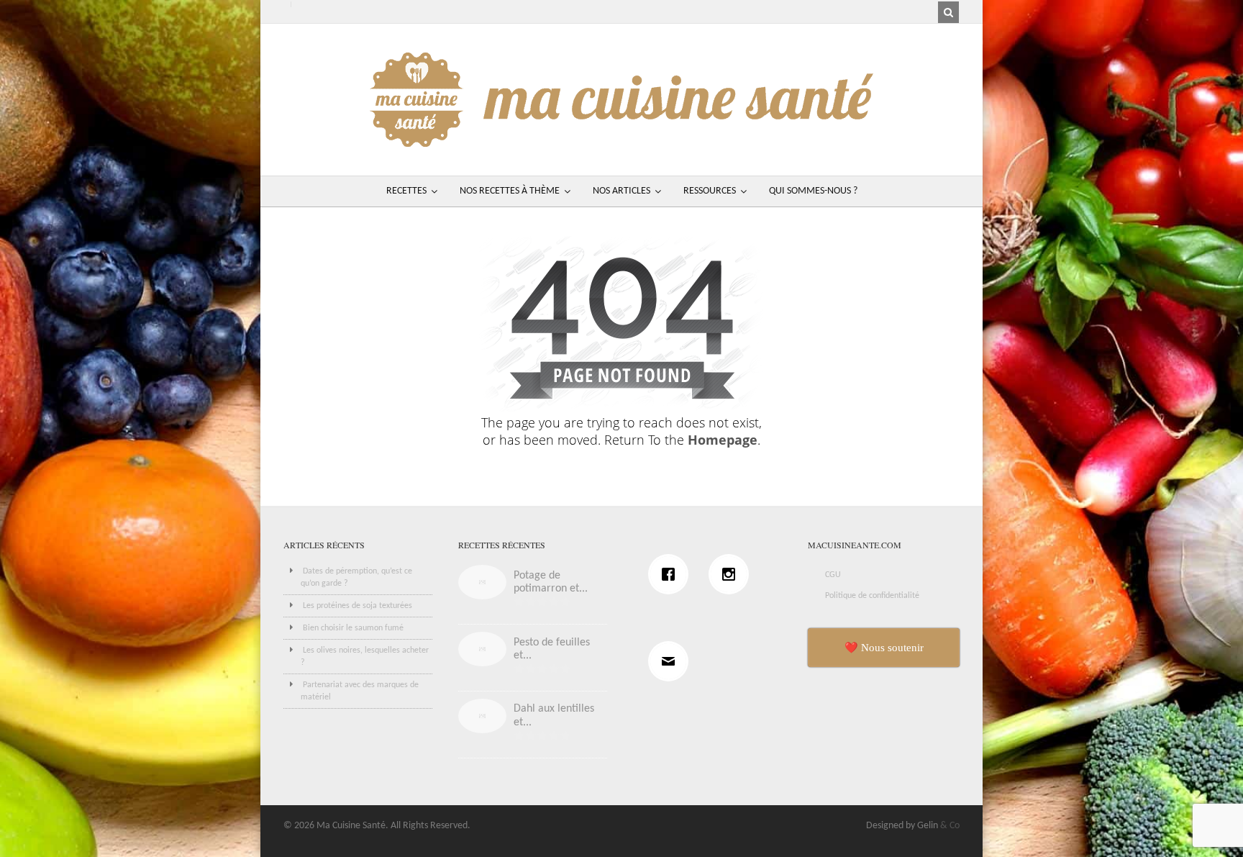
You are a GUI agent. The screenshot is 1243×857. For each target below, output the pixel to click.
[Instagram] (732, 574)
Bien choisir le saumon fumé (353, 628)
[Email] (671, 661)
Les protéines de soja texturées (357, 606)
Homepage (722, 439)
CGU (833, 575)
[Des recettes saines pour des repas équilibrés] (621, 140)
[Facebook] (671, 574)
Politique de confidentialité (872, 595)
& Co (950, 825)
